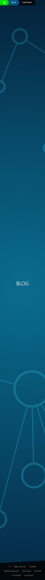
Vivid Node (16, 575)
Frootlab (32, 567)
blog (14, 3)
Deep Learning (20, 567)
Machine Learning (11, 571)
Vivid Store (28, 575)
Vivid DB (37, 571)
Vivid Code (26, 571)
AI (10, 567)
